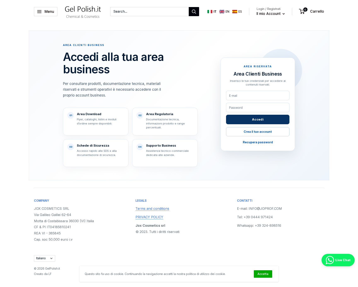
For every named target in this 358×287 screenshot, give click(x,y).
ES (240, 11)
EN (227, 11)
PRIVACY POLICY (149, 217)
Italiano (41, 258)
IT (215, 11)
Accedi (258, 119)
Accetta (263, 274)
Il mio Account (269, 14)
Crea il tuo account (258, 131)
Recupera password (258, 142)
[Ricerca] (194, 11)
